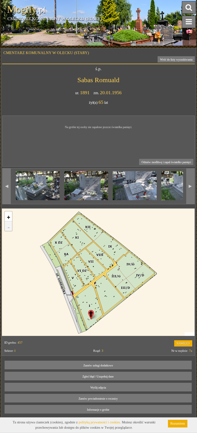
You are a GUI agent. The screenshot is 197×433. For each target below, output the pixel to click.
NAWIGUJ (183, 343)
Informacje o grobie (98, 409)
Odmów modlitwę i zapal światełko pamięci (166, 162)
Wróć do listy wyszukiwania (176, 59)
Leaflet (189, 334)
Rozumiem (177, 423)
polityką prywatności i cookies (99, 422)
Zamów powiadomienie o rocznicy (98, 398)
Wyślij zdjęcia (98, 387)
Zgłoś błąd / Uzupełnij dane (98, 376)
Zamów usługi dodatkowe (98, 365)
